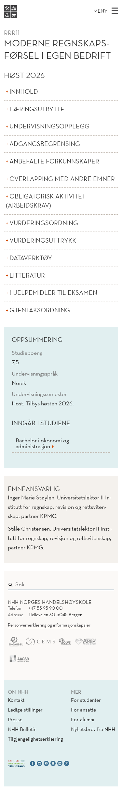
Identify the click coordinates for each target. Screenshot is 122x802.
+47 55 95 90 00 (45, 608)
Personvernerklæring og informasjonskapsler (49, 625)
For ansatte (83, 709)
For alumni (82, 719)
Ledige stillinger (25, 709)
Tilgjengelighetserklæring (35, 739)
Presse (15, 719)
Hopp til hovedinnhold (27, 4)
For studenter (86, 700)
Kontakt (16, 700)
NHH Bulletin (22, 729)
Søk (105, 583)
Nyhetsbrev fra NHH (93, 729)
